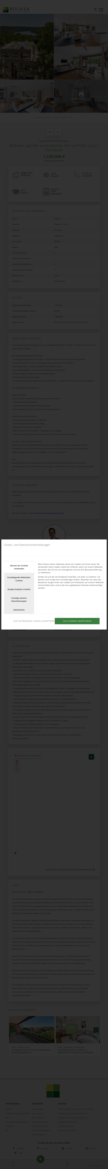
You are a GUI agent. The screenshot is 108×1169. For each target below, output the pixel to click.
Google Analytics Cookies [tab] (19, 589)
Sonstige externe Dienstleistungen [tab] (19, 599)
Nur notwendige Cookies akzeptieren (33, 621)
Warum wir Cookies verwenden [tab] (19, 567)
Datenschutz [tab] (19, 610)
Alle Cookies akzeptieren (77, 621)
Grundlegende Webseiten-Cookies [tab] (19, 579)
